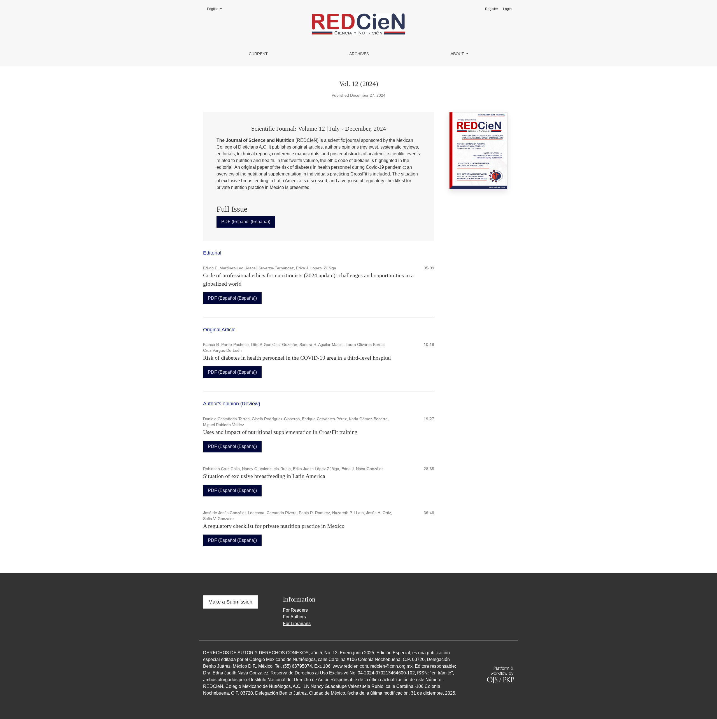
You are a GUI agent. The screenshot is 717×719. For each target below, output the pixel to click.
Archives (359, 54)
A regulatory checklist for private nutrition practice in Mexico (273, 526)
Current (258, 54)
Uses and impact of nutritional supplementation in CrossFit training (280, 432)
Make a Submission (230, 602)
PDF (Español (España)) (245, 221)
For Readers (295, 610)
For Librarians (297, 623)
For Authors (294, 616)
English (216, 9)
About (458, 54)
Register (491, 9)
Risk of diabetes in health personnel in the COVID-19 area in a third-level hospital (297, 358)
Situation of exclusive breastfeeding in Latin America (264, 476)
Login (507, 9)
